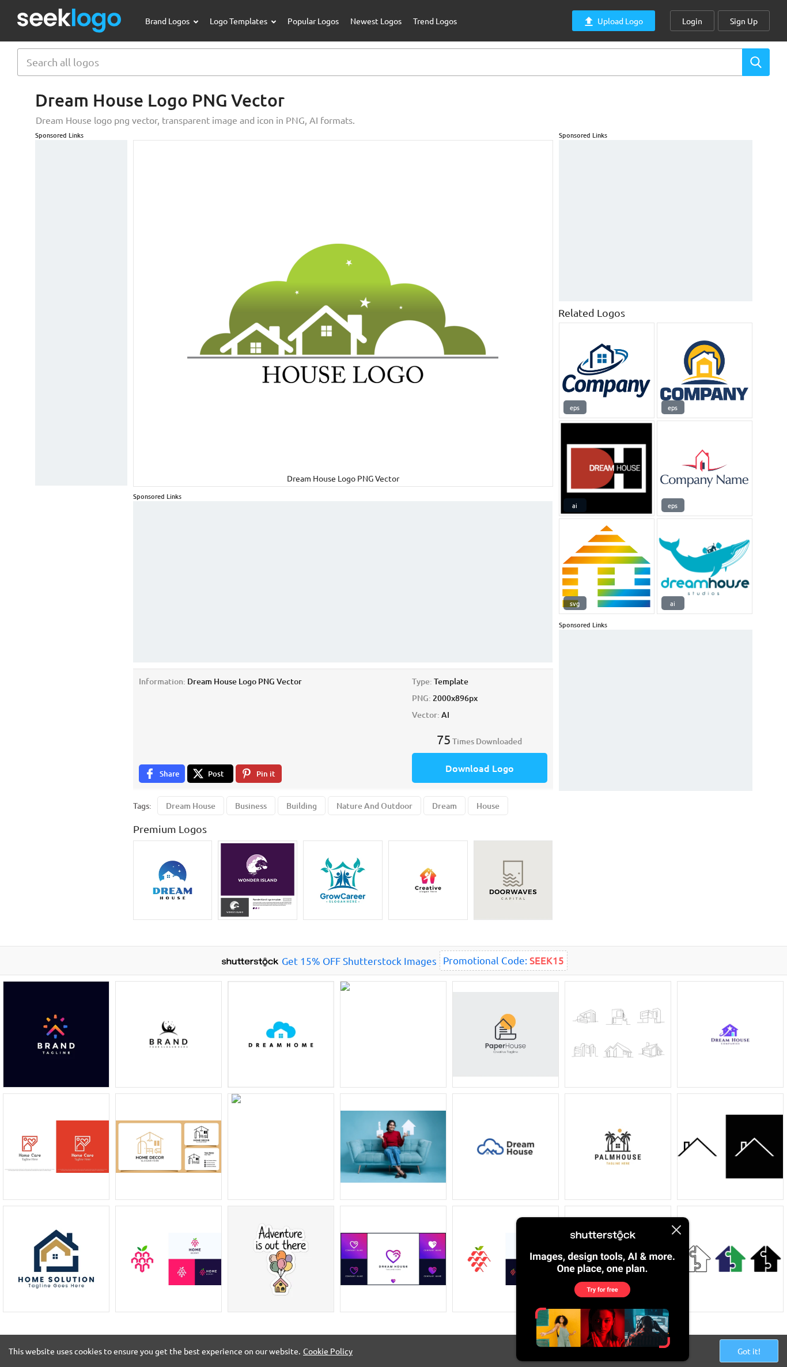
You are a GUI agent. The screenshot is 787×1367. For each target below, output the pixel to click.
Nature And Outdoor (374, 805)
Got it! (748, 1351)
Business (251, 805)
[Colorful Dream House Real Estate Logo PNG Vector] (606, 566)
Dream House (190, 805)
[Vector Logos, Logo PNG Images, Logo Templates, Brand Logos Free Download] (69, 20)
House (488, 805)
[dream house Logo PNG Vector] (606, 468)
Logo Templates (239, 21)
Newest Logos (376, 21)
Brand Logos (168, 21)
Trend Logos (435, 21)
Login (692, 21)
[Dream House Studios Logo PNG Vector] (704, 566)
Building (301, 805)
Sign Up (744, 21)
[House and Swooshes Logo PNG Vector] (606, 370)
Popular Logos (313, 21)
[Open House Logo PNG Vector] (704, 468)
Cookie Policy (328, 1351)
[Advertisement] (81, 313)
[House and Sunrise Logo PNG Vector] (704, 370)
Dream (444, 805)
